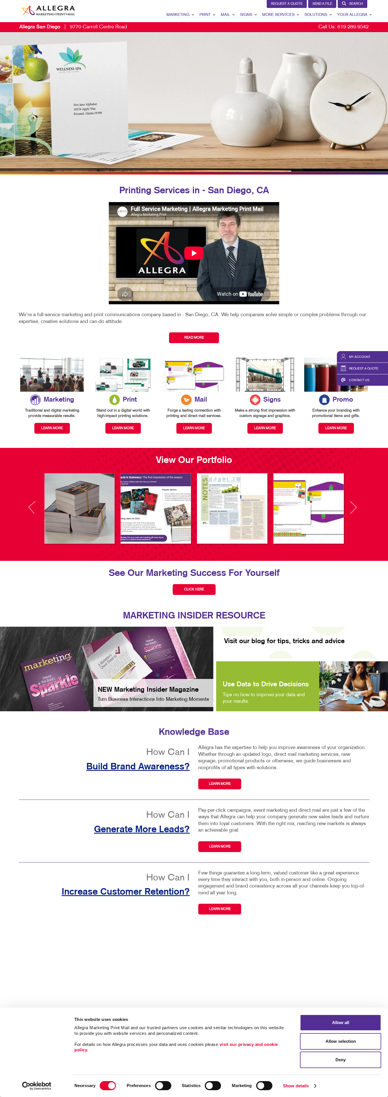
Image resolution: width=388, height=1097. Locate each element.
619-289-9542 (353, 27)
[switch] (163, 1085)
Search (356, 4)
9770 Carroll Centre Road (73, 27)
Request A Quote (287, 4)
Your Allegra (352, 15)
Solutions (315, 15)
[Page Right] (353, 511)
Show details (296, 1085)
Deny (340, 1059)
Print (205, 15)
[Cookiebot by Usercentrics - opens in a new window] (37, 1086)
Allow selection (341, 1041)
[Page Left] (37, 511)
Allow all (340, 1022)
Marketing (177, 15)
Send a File (322, 4)
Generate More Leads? (142, 830)
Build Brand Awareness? (138, 767)
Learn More (220, 784)
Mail (225, 15)
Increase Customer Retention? (126, 892)
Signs (246, 15)
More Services (278, 15)
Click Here (194, 589)
